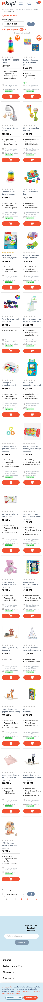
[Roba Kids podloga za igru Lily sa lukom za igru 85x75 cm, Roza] (10, 760)
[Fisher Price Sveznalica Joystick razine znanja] (10, 240)
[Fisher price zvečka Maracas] (32, 113)
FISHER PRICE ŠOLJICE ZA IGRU (10, 61)
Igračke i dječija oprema (23, 9)
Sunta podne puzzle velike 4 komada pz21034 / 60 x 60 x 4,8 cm (31, 61)
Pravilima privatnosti (23, 991)
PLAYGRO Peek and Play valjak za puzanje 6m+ (32, 447)
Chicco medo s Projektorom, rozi (9, 583)
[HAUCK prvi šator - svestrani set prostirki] (32, 632)
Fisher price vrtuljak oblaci (10, 129)
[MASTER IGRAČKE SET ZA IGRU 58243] (10, 499)
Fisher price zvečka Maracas (31, 129)
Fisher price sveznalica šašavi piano (9, 384)
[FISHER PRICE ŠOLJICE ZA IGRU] (10, 44)
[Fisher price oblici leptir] (32, 176)
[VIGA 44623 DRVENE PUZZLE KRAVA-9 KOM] (32, 499)
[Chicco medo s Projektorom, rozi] (10, 567)
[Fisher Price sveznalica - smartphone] (32, 694)
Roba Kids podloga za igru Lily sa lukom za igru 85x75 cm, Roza (10, 776)
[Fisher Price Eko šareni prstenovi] (10, 176)
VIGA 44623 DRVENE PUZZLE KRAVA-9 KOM (32, 515)
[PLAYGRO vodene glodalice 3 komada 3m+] (10, 431)
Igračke (35, 9)
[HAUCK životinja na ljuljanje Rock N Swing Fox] (10, 694)
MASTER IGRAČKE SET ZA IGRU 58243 (10, 515)
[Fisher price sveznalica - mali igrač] (32, 367)
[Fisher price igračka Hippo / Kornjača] (32, 240)
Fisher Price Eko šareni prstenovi (8, 193)
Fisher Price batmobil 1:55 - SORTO (10, 320)
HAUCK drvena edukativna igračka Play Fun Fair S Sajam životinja (10, 844)
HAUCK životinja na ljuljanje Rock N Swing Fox (11, 710)
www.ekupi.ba (7, 987)
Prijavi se (22, 942)
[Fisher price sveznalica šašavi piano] (10, 367)
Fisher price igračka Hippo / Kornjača (31, 256)
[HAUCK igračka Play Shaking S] (10, 632)
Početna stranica (7, 9)
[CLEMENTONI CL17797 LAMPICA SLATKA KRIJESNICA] (32, 567)
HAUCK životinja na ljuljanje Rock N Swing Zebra (32, 776)
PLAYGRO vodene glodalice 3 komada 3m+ (10, 447)
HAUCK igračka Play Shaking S (10, 649)
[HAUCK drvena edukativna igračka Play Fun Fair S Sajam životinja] (10, 827)
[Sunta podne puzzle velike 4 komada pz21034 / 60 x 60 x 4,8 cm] (32, 44)
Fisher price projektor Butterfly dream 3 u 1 (32, 320)
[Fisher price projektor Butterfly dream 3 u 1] (32, 304)
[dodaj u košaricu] (11, 96)
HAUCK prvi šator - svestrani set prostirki (32, 649)
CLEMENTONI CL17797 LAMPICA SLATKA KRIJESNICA (31, 583)
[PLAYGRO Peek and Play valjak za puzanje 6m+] (32, 431)
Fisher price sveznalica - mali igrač (32, 384)
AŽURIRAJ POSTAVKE (14, 998)
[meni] (21, 3)
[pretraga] (29, 3)
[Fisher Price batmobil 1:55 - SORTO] (10, 304)
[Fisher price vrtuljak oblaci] (10, 113)
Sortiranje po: (7, 20)
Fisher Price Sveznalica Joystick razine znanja (9, 256)
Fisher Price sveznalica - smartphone (28, 710)
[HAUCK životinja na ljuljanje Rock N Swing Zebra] (32, 760)
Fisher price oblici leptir (30, 193)
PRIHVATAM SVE (30, 998)
